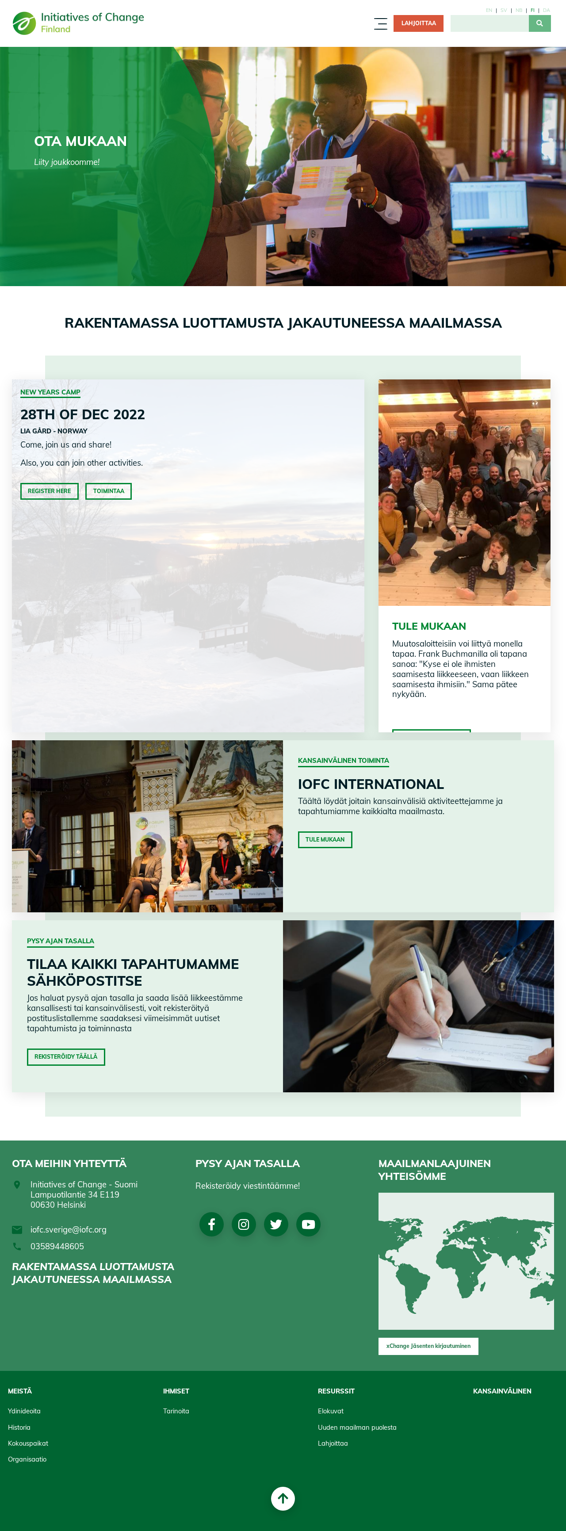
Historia (19, 1427)
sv (504, 10)
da (546, 10)
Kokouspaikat (28, 1443)
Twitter (276, 1224)
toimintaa (108, 491)
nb (519, 10)
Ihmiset (252, 26)
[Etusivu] (82, 23)
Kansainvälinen (502, 1391)
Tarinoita (176, 1411)
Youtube (308, 1224)
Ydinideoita (24, 1411)
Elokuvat (331, 1411)
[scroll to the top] (283, 1499)
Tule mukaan (325, 839)
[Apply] (540, 23)
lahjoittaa (419, 23)
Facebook (211, 1224)
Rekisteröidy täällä (65, 1056)
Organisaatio (27, 1459)
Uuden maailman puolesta (357, 1427)
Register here (49, 491)
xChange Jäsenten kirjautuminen (428, 1346)
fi (533, 10)
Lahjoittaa (333, 1443)
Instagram (243, 1224)
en (489, 10)
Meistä (211, 26)
